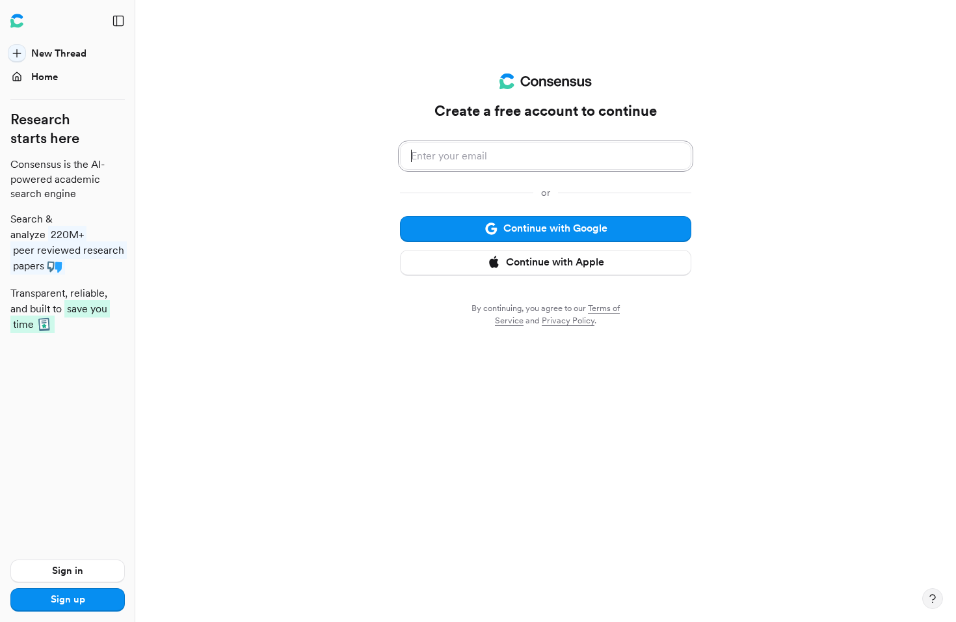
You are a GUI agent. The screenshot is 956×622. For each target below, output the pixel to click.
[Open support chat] (932, 598)
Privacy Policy (568, 320)
